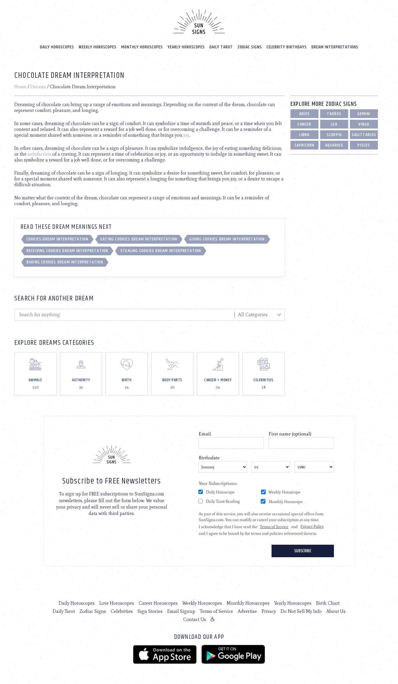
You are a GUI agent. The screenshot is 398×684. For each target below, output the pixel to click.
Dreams (38, 86)
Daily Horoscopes (57, 47)
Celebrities (122, 611)
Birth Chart (327, 603)
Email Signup (181, 611)
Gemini (364, 113)
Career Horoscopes (158, 603)
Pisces (364, 145)
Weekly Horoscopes (98, 47)
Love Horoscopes (116, 603)
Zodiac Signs (249, 47)
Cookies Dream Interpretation (58, 239)
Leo (334, 124)
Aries (304, 113)
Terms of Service (216, 611)
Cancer (304, 124)
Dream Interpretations (334, 47)
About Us (336, 611)
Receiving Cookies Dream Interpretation (67, 250)
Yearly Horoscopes (186, 47)
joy (186, 135)
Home (20, 86)
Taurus (334, 113)
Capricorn (305, 145)
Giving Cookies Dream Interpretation (227, 239)
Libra (304, 134)
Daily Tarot (221, 47)
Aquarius (334, 145)
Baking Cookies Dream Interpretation (65, 262)
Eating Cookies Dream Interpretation (139, 239)
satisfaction (39, 154)
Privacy (269, 611)
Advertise (247, 611)
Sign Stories (150, 611)
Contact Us (194, 619)
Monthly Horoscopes (142, 47)
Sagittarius (364, 134)
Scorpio (334, 134)
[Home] (199, 21)
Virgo (363, 124)
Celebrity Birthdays (287, 47)
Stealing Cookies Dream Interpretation (160, 250)
